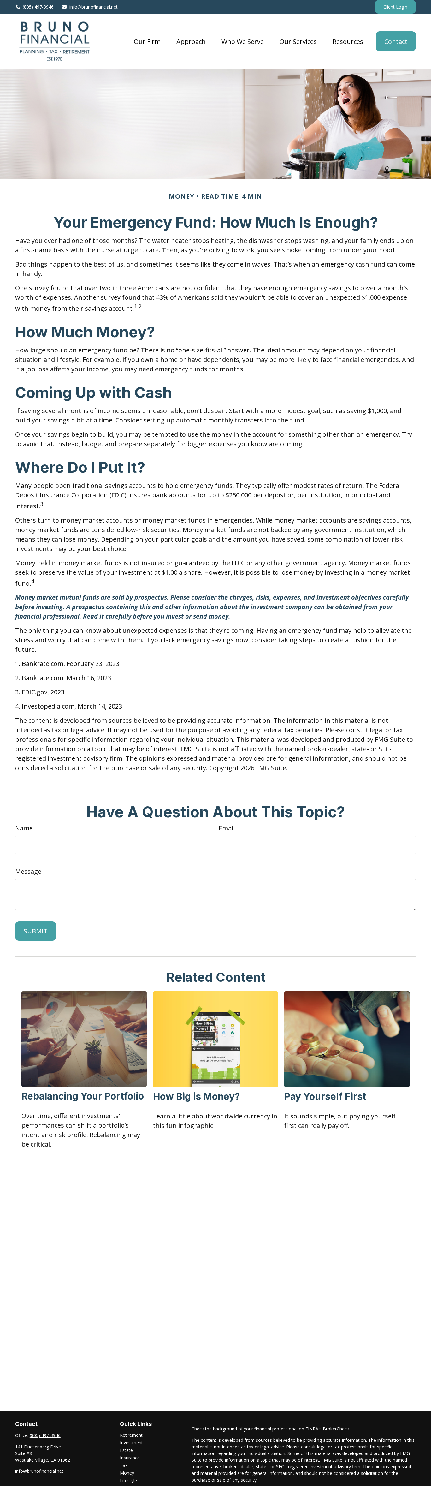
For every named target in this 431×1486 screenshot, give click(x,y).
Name (24, 828)
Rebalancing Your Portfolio (82, 1096)
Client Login (395, 7)
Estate (126, 1450)
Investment (131, 1443)
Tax (123, 1465)
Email (227, 828)
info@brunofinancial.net (93, 7)
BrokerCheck (336, 1429)
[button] (147, 41)
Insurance (130, 1458)
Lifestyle (128, 1480)
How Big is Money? (196, 1096)
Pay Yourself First (325, 1096)
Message (28, 871)
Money (127, 1473)
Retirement (131, 1435)
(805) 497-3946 (38, 7)
